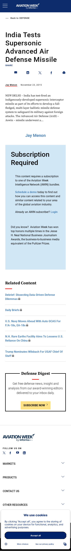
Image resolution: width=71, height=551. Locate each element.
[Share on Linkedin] (27, 73)
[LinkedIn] (24, 453)
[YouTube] (17, 453)
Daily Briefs (12, 310)
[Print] (64, 73)
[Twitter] (4, 453)
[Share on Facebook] (52, 73)
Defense (24, 18)
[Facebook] (10, 453)
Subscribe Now (34, 405)
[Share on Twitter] (40, 73)
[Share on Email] (15, 73)
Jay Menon (11, 85)
